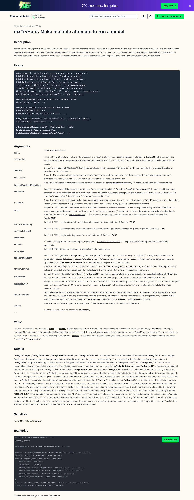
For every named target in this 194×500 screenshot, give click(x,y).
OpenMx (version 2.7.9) (27, 26)
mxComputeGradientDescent (118, 183)
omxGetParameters (77, 215)
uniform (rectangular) (113, 266)
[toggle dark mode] (143, 16)
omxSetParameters (107, 211)
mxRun (66, 49)
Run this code (170, 439)
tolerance (104, 259)
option (56, 288)
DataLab (56, 496)
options (126, 193)
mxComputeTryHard (33, 421)
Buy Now (168, 5)
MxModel (62, 329)
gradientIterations (84, 259)
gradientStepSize (64, 259)
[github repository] (150, 16)
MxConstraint (59, 196)
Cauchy (148, 266)
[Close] (190, 6)
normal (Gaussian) (132, 266)
